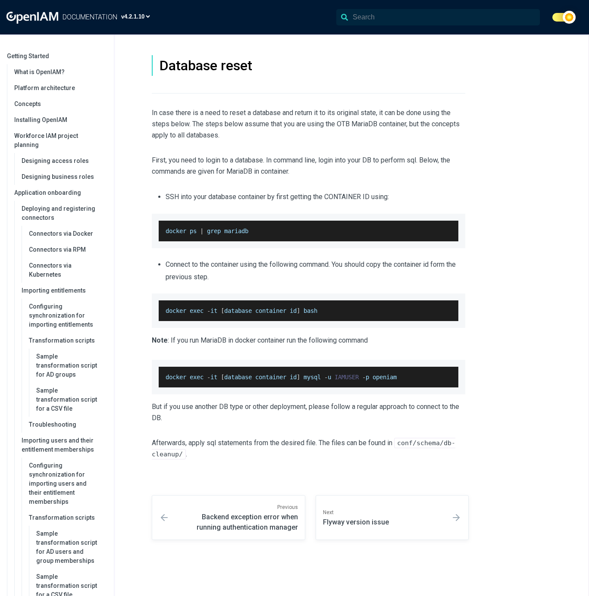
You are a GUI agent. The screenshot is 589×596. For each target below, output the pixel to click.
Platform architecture (44, 87)
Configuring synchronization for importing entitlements (61, 315)
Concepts (27, 103)
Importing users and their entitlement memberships (58, 445)
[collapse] (102, 56)
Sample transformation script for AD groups (66, 365)
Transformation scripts (62, 340)
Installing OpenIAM (40, 119)
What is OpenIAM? (39, 72)
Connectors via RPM (57, 249)
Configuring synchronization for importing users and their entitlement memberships (58, 483)
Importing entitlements (54, 290)
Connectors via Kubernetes (50, 270)
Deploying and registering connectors (58, 213)
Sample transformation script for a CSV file (66, 399)
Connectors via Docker (61, 233)
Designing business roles (58, 176)
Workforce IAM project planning (46, 140)
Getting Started (28, 56)
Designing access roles (55, 160)
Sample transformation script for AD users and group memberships (66, 547)
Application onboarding (47, 192)
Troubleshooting (52, 424)
